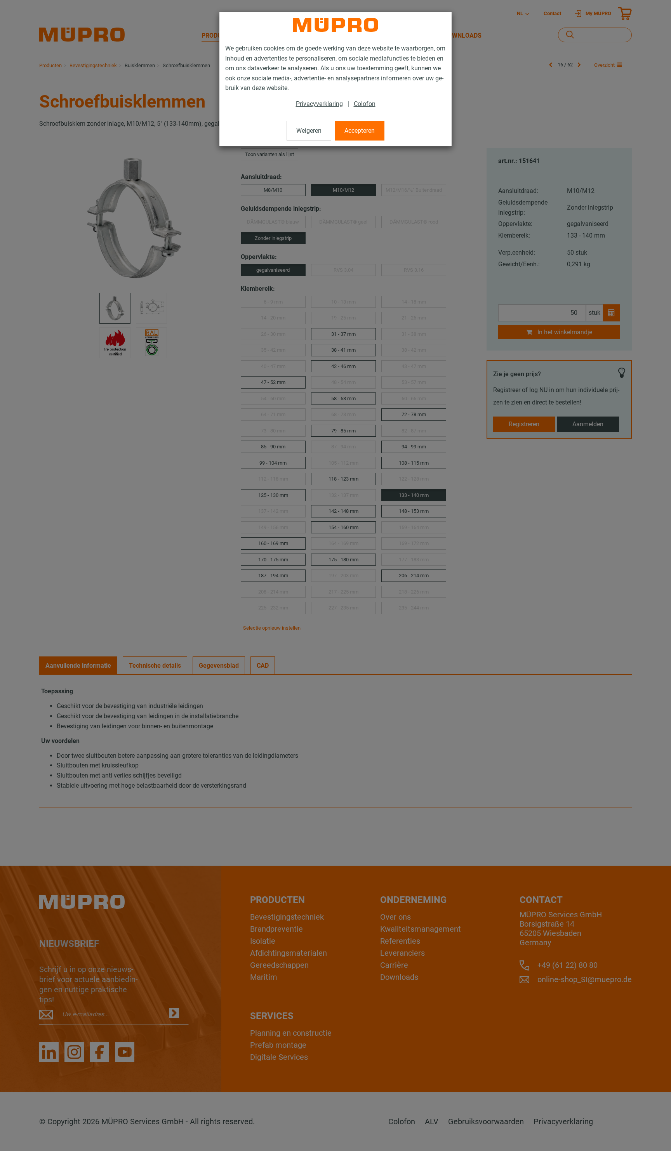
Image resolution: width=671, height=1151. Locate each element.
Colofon (364, 104)
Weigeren (309, 130)
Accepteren (359, 130)
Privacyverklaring (319, 104)
